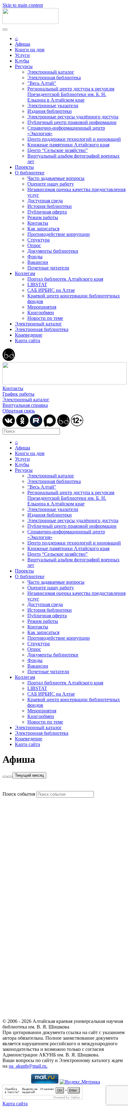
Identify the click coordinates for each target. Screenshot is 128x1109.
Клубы (22, 60)
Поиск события (18, 794)
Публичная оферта (47, 211)
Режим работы (42, 217)
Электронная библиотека (54, 77)
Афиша (22, 44)
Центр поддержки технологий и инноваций (74, 139)
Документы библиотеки (52, 251)
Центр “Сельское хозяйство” (57, 150)
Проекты (24, 167)
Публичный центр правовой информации (72, 122)
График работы (18, 394)
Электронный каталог (50, 72)
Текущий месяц (29, 775)
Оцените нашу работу (50, 183)
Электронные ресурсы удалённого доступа (72, 116)
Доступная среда (45, 200)
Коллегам (25, 273)
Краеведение (28, 335)
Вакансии (37, 262)
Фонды (35, 256)
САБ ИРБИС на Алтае (51, 290)
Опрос (34, 245)
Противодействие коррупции (58, 234)
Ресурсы (24, 66)
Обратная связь (18, 410)
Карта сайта (27, 340)
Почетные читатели (48, 267)
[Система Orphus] (42, 1098)
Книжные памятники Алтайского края (68, 144)
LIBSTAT (37, 284)
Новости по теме (45, 318)
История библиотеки (49, 206)
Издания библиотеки (49, 111)
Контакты (37, 223)
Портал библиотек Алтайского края (65, 279)
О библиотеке (29, 172)
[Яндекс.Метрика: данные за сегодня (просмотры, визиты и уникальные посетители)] (80, 1082)
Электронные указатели (52, 105)
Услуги (22, 55)
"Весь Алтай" (41, 83)
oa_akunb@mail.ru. (28, 1066)
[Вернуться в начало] (30, 22)
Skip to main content (22, 5)
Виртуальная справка (25, 405)
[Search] (4, 777)
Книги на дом (29, 49)
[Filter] (9, 777)
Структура (38, 239)
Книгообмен (40, 312)
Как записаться (43, 228)
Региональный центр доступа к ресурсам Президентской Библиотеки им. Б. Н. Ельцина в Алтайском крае (70, 94)
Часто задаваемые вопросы (56, 178)
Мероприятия (41, 307)
